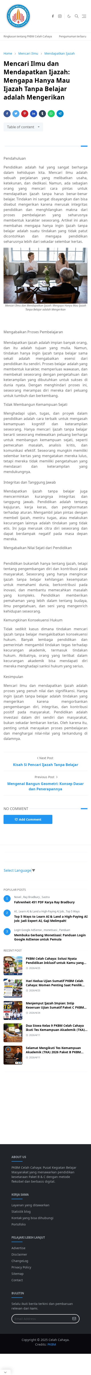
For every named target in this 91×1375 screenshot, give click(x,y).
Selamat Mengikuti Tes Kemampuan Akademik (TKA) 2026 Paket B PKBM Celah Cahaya (53, 1052)
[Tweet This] (15, 113)
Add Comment (30, 819)
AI (15, 911)
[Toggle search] (77, 16)
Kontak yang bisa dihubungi (32, 1218)
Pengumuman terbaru (72, 36)
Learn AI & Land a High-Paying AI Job (41, 911)
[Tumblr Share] (42, 113)
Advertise (18, 1248)
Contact (17, 1280)
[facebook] (52, 16)
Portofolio (18, 1224)
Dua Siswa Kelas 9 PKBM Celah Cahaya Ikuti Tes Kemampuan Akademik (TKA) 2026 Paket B (55, 1029)
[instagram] (59, 16)
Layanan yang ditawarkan (30, 1205)
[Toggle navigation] (84, 16)
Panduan (64, 930)
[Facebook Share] (7, 113)
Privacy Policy (21, 1267)
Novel (18, 897)
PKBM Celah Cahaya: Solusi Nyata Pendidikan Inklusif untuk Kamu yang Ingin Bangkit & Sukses (55, 962)
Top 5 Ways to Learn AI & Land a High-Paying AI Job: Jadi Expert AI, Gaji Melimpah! (50, 918)
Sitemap (17, 1274)
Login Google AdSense (28, 930)
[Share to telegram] (60, 113)
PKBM (51, 1344)
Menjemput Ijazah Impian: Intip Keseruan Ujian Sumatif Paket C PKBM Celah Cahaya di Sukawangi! (55, 1007)
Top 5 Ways (73, 911)
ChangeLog (19, 1261)
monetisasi (51, 930)
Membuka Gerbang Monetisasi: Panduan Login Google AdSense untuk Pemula (50, 937)
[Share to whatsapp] (51, 113)
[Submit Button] (74, 1319)
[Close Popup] (5, 1372)
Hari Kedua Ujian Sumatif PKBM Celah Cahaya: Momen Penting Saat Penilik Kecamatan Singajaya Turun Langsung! (55, 985)
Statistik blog (21, 1211)
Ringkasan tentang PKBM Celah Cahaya (28, 36)
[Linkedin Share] (33, 113)
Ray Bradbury (31, 897)
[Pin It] (24, 113)
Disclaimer (19, 1254)
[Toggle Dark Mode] (69, 16)
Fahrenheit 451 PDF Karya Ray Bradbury (44, 902)
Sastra (46, 897)
